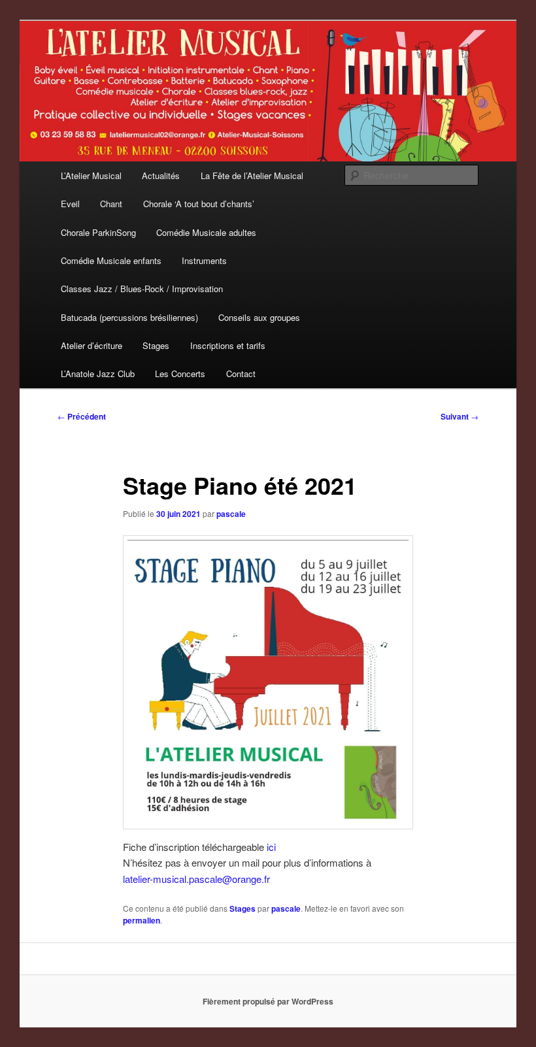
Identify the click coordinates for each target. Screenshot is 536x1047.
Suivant (459, 416)
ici (271, 847)
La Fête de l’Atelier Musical (252, 175)
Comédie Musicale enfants (111, 260)
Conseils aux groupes (259, 317)
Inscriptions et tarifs (227, 345)
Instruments (204, 260)
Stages (155, 345)
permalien (141, 920)
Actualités (161, 175)
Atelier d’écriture (91, 345)
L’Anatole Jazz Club (98, 373)
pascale (231, 514)
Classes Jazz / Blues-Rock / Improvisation (142, 288)
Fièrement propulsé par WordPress (268, 1001)
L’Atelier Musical (91, 175)
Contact (241, 373)
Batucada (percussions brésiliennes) (129, 317)
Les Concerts (180, 373)
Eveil (70, 203)
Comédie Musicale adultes (206, 232)
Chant (111, 203)
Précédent (82, 416)
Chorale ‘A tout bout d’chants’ (198, 203)
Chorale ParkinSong (98, 232)
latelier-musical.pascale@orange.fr (196, 879)
